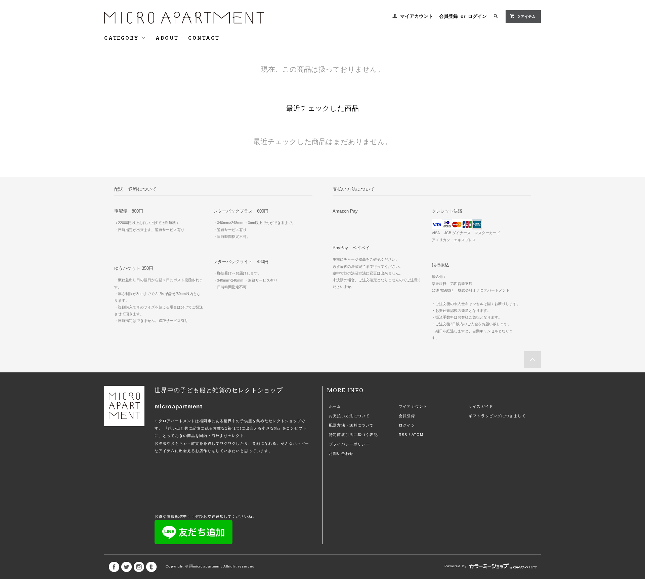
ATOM (417, 435)
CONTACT (204, 38)
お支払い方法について (349, 416)
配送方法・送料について (351, 425)
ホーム (335, 406)
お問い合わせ (341, 453)
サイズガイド (481, 406)
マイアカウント (416, 16)
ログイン (477, 16)
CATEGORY (122, 38)
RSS (403, 435)
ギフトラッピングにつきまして (497, 416)
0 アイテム (526, 16)
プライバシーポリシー (349, 444)
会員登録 (448, 16)
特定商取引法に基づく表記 (353, 435)
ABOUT (167, 38)
